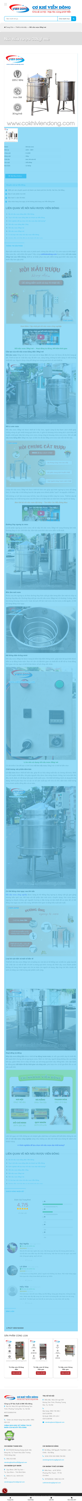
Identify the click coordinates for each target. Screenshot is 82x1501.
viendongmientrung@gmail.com (53, 1460)
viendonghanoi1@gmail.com (54, 1422)
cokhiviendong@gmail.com (52, 1482)
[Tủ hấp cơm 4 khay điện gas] (65, 1351)
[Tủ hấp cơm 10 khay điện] (16, 1351)
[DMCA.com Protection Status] (9, 1435)
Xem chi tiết (16, 1373)
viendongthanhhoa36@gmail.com (15, 1462)
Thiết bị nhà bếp (21, 27)
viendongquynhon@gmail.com (14, 1482)
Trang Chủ (9, 27)
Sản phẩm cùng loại (16, 1335)
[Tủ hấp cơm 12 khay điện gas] (41, 1351)
